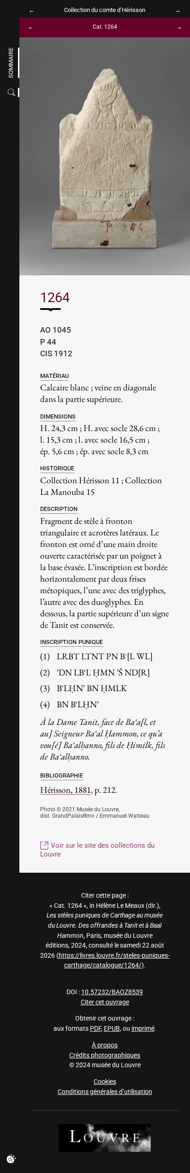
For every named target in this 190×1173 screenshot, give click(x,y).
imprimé (142, 1029)
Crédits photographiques (104, 1055)
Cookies (105, 1082)
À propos (105, 1045)
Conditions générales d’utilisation (105, 1092)
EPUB (112, 1029)
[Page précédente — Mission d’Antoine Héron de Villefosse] (33, 10)
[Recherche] (12, 92)
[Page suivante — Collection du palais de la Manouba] (175, 10)
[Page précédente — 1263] (33, 27)
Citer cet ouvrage (105, 1002)
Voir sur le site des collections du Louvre (97, 849)
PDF (95, 1029)
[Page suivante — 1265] (175, 27)
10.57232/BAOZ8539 (112, 992)
